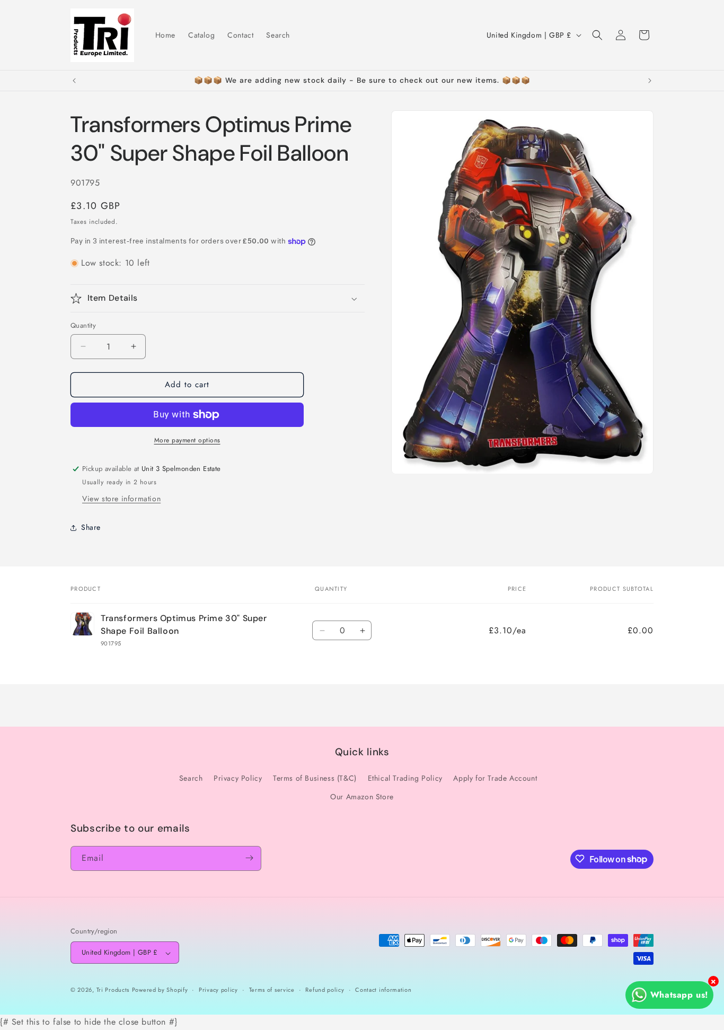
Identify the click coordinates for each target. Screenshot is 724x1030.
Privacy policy (218, 990)
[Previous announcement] (74, 81)
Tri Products (112, 990)
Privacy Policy (238, 778)
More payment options (187, 440)
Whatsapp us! (679, 995)
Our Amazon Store (362, 796)
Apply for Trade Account (495, 778)
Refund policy (324, 990)
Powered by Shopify (160, 990)
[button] (597, 35)
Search (191, 778)
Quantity (83, 325)
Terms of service (272, 990)
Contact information (383, 990)
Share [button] (91, 527)
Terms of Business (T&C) (315, 778)
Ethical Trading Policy (405, 778)
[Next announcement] (649, 81)
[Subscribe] (249, 857)
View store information (121, 498)
